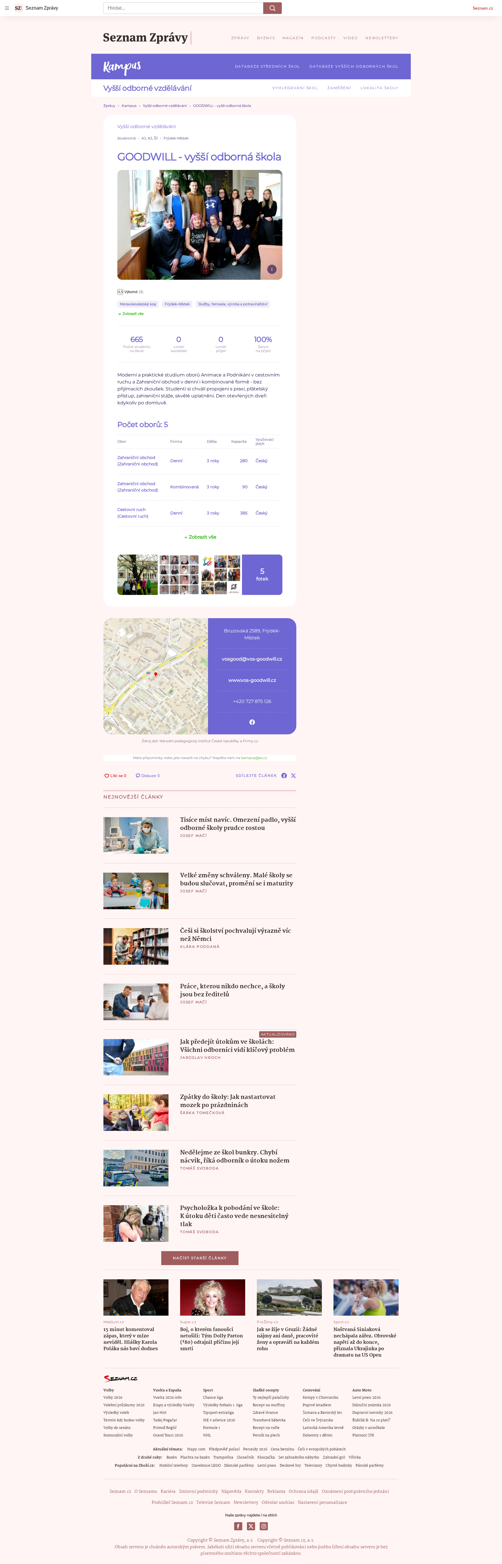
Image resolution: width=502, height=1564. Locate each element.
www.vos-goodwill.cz (252, 680)
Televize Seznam (213, 1502)
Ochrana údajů (303, 1491)
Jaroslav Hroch (200, 1057)
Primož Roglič (165, 1428)
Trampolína (223, 1457)
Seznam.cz (483, 8)
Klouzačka (266, 1457)
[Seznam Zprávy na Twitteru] (251, 1526)
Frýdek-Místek (177, 304)
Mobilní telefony (173, 1466)
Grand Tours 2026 (168, 1435)
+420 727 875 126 (252, 701)
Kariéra (168, 1491)
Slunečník (245, 1457)
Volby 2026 (112, 1398)
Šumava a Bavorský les (322, 1413)
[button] (199, 225)
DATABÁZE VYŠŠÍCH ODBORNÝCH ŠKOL (354, 66)
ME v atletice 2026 (219, 1420)
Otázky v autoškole (368, 1428)
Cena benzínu (282, 1449)
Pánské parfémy (370, 1466)
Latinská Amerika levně (323, 1428)
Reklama (276, 1491)
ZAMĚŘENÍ (339, 88)
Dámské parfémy (239, 1466)
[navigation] (7, 8)
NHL (207, 1435)
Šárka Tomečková (202, 1113)
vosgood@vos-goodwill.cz (252, 659)
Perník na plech (266, 1435)
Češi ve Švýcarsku (318, 1420)
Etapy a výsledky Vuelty (173, 1405)
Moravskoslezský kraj (138, 304)
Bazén (171, 1457)
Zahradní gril (334, 1457)
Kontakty (254, 1491)
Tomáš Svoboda (199, 1168)
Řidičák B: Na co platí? (371, 1420)
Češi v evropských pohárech (322, 1449)
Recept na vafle (266, 1428)
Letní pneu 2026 (366, 1398)
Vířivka (355, 1457)
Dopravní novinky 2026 (372, 1413)
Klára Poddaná (200, 946)
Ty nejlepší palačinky (271, 1398)
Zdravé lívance (265, 1413)
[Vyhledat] (272, 8)
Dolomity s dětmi (317, 1435)
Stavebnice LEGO (206, 1466)
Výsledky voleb (116, 1413)
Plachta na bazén (195, 1457)
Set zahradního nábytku (298, 1457)
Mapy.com (196, 1449)
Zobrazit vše (133, 313)
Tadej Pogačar (165, 1420)
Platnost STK (363, 1435)
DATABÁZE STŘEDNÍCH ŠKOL (267, 66)
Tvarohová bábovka (269, 1420)
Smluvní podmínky (198, 1491)
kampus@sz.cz (254, 758)
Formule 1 (211, 1428)
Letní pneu (266, 1466)
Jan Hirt (159, 1413)
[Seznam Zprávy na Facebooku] (238, 1526)
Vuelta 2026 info (167, 1398)
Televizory (313, 1466)
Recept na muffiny (269, 1405)
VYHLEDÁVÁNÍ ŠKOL (295, 88)
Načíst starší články (200, 1258)
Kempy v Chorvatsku (320, 1398)
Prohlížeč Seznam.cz (172, 1502)
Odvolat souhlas (278, 1502)
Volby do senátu (117, 1428)
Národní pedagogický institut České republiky (199, 741)
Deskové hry (290, 1466)
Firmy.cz (250, 741)
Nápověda (231, 1491)
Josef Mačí (193, 835)
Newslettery (246, 1502)
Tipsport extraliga (218, 1413)
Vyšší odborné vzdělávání (147, 88)
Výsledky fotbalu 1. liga (223, 1405)
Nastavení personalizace (322, 1502)
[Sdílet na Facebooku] (284, 776)
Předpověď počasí (224, 1449)
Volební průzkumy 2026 (123, 1405)
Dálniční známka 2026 (371, 1405)
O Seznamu (146, 1491)
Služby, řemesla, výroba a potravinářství (232, 304)
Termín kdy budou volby (124, 1420)
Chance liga (213, 1398)
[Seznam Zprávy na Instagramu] (264, 1526)
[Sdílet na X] (293, 776)
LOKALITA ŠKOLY (380, 88)
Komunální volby (118, 1435)
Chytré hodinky (339, 1466)
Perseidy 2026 (255, 1449)
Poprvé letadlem (317, 1405)
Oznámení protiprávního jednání (355, 1491)
